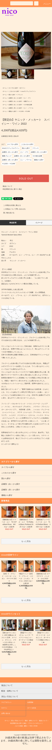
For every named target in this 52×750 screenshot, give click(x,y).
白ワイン (22, 88)
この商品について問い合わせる (14, 209)
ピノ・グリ (27, 98)
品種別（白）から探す (15, 98)
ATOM (35, 726)
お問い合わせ (5, 713)
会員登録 (30, 702)
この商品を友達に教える (12, 205)
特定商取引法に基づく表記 (12, 189)
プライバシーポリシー (35, 723)
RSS (31, 726)
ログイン (4, 708)
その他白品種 (28, 104)
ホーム (5, 88)
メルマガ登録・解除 (21, 726)
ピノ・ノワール (28, 108)
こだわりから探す (14, 91)
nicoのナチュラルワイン (28, 91)
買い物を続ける (8, 213)
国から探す (12, 94)
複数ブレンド (28, 101)
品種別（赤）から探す (15, 108)
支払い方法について (17, 720)
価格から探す (13, 111)
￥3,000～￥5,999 (24, 111)
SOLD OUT (26, 178)
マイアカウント (6, 702)
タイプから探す (13, 88)
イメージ (39, 223)
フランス (20, 94)
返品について (7, 186)
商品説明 (13, 223)
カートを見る (31, 708)
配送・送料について (31, 720)
